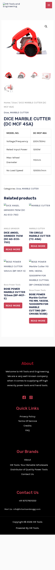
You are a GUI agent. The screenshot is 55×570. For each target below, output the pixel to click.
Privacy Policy (27, 416)
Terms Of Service (27, 420)
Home (7, 102)
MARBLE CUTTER (19, 112)
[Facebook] (24, 397)
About (27, 459)
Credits (28, 425)
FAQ (27, 430)
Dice (14, 102)
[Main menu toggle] (49, 5)
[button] (46, 26)
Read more (13, 249)
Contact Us (27, 474)
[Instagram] (31, 397)
